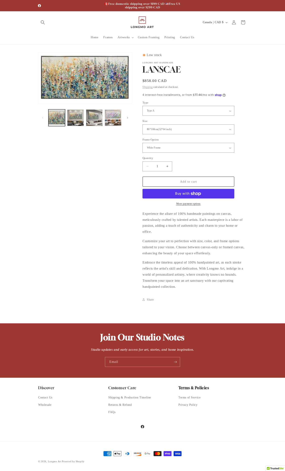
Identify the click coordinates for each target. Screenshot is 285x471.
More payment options (188, 203)
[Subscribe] (175, 362)
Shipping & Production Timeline (129, 397)
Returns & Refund (120, 404)
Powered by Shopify (73, 461)
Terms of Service (189, 397)
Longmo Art (54, 461)
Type (145, 102)
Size (145, 121)
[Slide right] (127, 117)
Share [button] (150, 299)
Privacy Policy (187, 404)
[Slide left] (42, 117)
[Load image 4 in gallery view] (113, 117)
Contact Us (45, 397)
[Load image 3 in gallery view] (94, 117)
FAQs (111, 412)
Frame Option (150, 139)
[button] (42, 22)
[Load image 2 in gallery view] (75, 117)
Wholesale (44, 404)
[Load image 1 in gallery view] (56, 117)
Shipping (147, 87)
